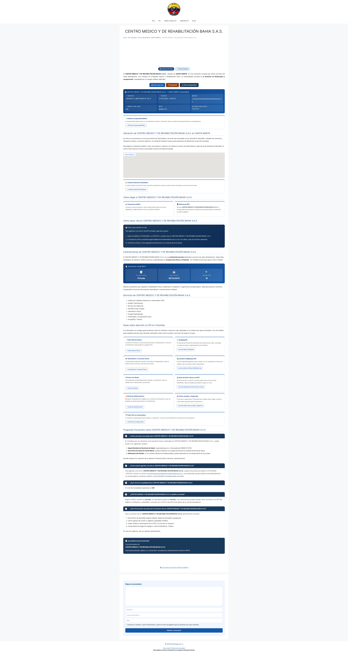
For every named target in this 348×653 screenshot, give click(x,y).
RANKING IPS (184, 21)
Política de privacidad (178, 648)
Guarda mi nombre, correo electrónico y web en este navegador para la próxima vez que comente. (163, 625)
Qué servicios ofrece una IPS (189, 377)
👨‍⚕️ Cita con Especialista (189, 85)
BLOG (194, 21)
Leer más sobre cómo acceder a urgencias (190, 405)
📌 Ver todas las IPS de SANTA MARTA (174, 567)
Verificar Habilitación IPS (187, 359)
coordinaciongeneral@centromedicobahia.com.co (165, 473)
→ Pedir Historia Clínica (133, 350)
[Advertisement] (174, 53)
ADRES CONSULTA (170, 21)
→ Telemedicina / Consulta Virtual (137, 369)
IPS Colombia (132, 37)
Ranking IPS (183, 340)
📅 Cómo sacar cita (157, 85)
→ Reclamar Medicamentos (135, 407)
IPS (159, 21)
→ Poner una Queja (132, 388)
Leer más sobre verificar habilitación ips (189, 368)
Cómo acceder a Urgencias (188, 396)
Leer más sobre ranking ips (186, 349)
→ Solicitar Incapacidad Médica (136, 125)
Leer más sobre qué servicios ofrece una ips (191, 387)
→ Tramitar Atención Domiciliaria (136, 189)
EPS (153, 21)
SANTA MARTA (156, 37)
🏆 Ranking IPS (172, 85)
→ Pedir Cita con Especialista (135, 422)
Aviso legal (166, 648)
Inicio (125, 37)
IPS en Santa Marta (144, 37)
